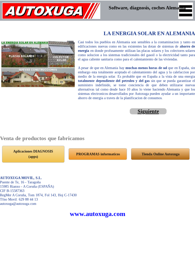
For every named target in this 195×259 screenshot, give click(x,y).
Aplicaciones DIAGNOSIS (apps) (33, 154)
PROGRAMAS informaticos (98, 154)
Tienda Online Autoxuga (161, 154)
